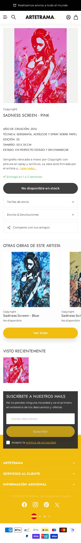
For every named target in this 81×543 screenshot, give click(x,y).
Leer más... (28, 168)
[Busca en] (13, 17)
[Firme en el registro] (68, 17)
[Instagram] (35, 504)
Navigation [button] (5, 17)
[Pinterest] (46, 504)
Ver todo (40, 333)
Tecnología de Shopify (55, 496)
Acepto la (34, 442)
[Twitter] (57, 505)
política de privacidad (41, 442)
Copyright (10, 109)
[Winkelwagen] (76, 17)
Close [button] (40, 462)
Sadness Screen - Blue (21, 316)
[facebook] (24, 504)
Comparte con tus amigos (31, 227)
